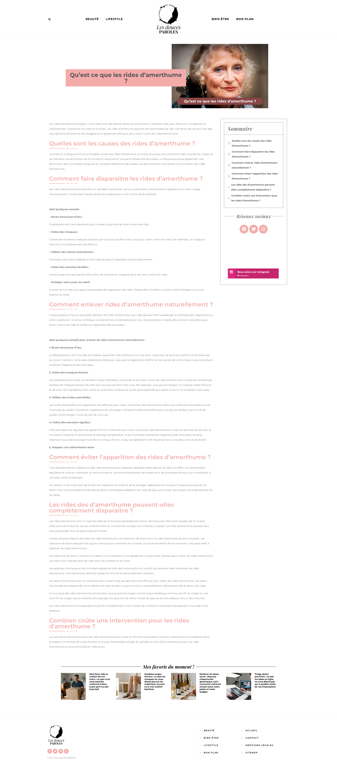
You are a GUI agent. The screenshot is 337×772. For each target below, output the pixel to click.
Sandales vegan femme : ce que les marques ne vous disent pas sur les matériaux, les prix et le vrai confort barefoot (154, 681)
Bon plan (245, 19)
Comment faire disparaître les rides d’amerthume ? (253, 154)
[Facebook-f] (49, 751)
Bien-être (220, 19)
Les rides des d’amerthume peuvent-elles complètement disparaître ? (253, 187)
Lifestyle (114, 19)
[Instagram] (66, 751)
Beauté (92, 19)
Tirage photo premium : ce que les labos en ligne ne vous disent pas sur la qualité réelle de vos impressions (265, 680)
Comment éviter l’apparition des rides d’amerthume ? (255, 176)
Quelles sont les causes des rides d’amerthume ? (252, 143)
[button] (49, 19)
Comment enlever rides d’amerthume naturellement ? (254, 165)
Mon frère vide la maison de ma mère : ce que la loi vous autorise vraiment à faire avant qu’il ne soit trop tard (99, 681)
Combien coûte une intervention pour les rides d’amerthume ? (254, 198)
